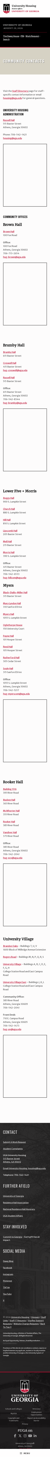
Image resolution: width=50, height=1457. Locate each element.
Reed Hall (8, 646)
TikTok (6, 1287)
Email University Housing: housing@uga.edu (24, 1168)
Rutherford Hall (11, 657)
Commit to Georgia (12, 1237)
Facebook (7, 1268)
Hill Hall (7, 519)
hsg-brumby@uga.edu (15, 402)
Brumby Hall (9, 352)
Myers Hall (8, 614)
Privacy (25, 1424)
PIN (22, 36)
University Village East (14, 982)
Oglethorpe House (12, 625)
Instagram (8, 1274)
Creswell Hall (9, 363)
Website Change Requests (26, 1324)
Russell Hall (9, 120)
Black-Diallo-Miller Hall (15, 592)
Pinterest (7, 1281)
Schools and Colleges (13, 1409)
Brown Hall (8, 231)
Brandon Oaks (10, 946)
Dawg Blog (8, 1261)
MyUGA (14, 1413)
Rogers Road (9, 956)
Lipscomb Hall (10, 530)
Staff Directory (20, 91)
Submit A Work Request (14, 1142)
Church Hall (9, 509)
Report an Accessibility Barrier (37, 1419)
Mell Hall (7, 541)
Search (6, 39)
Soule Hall (8, 668)
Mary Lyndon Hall (12, 603)
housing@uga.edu (12, 98)
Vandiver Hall (10, 832)
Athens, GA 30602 (12, 1162)
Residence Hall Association (16, 1202)
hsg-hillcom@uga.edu (14, 577)
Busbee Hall (9, 799)
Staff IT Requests (18, 1320)
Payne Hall (8, 636)
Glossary (35, 1317)
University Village (12, 964)
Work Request (32, 36)
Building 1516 (10, 789)
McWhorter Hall (11, 810)
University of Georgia (17, 25)
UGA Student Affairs (13, 1216)
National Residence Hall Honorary (19, 1209)
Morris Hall (8, 552)
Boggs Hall (8, 498)
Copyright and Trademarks (13, 1419)
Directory (36, 1409)
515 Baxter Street (11, 1158)
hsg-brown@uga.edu (14, 257)
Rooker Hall (9, 821)
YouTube (7, 1294)
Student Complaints (13, 1148)
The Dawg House (11, 36)
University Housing (20, 1317)
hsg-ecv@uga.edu (12, 857)
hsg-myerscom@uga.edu (16, 693)
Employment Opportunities (36, 1413)
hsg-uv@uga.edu (12, 1029)
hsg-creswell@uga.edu (15, 370)
